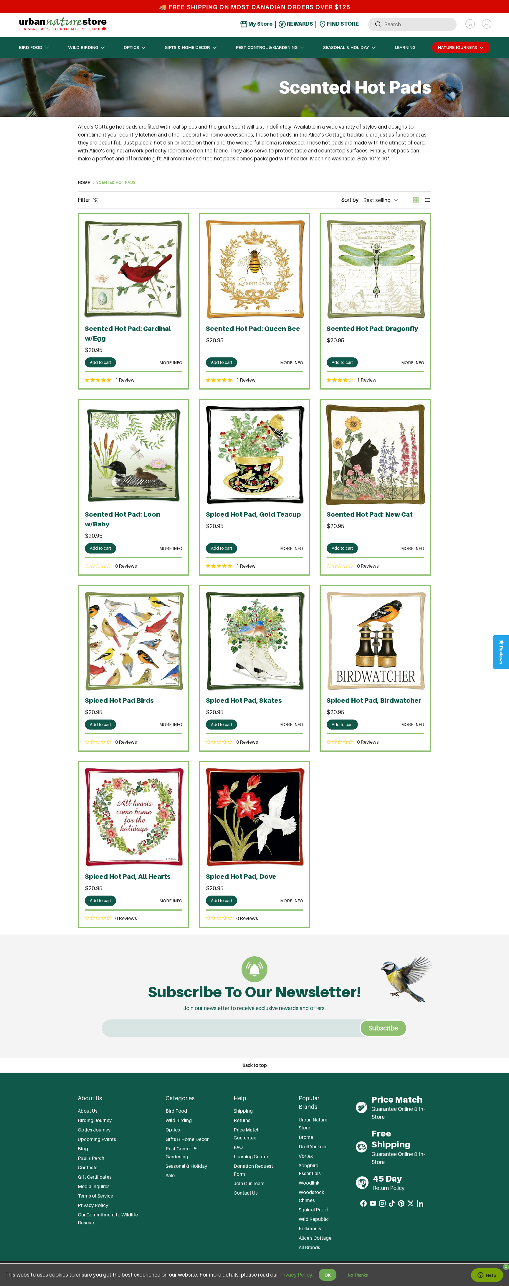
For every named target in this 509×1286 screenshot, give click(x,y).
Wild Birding (83, 47)
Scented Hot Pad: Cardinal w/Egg (128, 333)
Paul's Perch (91, 1158)
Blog (83, 1149)
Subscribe (383, 1028)
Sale (170, 1175)
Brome (306, 1137)
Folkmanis (310, 1228)
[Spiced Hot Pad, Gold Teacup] (254, 455)
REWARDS (299, 24)
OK (327, 1274)
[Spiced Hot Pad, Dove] (254, 817)
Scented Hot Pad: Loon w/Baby (122, 519)
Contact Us (246, 1193)
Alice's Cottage (315, 1238)
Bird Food (30, 47)
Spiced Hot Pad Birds (119, 700)
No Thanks (358, 1274)
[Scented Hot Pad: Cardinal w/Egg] (133, 269)
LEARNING (405, 47)
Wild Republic (314, 1219)
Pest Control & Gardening (267, 47)
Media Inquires (94, 1186)
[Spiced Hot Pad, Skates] (254, 641)
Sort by (349, 200)
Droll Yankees (313, 1146)
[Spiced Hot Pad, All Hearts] (133, 817)
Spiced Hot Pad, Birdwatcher (374, 700)
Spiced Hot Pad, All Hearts (128, 876)
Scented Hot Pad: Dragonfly (372, 328)
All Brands (309, 1247)
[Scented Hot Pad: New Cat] (375, 455)
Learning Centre (251, 1156)
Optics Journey (94, 1130)
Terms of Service (95, 1196)
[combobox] (412, 24)
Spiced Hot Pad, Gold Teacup (253, 514)
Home (84, 182)
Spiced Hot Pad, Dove (241, 876)
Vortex (306, 1156)
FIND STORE (342, 24)
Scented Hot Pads (115, 182)
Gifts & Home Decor (187, 47)
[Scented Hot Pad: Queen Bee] (254, 269)
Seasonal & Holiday (346, 47)
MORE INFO (170, 362)
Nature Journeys (457, 47)
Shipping (243, 1111)
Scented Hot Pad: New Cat (370, 514)
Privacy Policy (93, 1205)
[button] (470, 23)
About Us (87, 1111)
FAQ (238, 1147)
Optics (131, 47)
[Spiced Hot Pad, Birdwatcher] (375, 641)
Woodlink (309, 1183)
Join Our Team (249, 1183)
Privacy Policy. (296, 1275)
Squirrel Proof (313, 1210)
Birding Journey (95, 1120)
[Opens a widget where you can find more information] (487, 1275)
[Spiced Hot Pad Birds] (133, 641)
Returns (242, 1120)
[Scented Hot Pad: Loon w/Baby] (133, 455)
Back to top (254, 1065)
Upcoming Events (97, 1139)
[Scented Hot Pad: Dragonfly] (375, 269)
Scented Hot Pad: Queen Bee (253, 328)
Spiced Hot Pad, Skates (244, 700)
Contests (87, 1167)
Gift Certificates (95, 1177)
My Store (260, 24)
